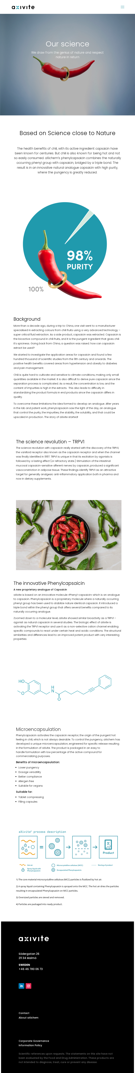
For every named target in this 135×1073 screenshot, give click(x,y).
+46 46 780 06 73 (31, 969)
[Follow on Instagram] (28, 986)
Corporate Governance (34, 1041)
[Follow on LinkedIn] (21, 986)
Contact (24, 1013)
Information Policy (30, 1045)
